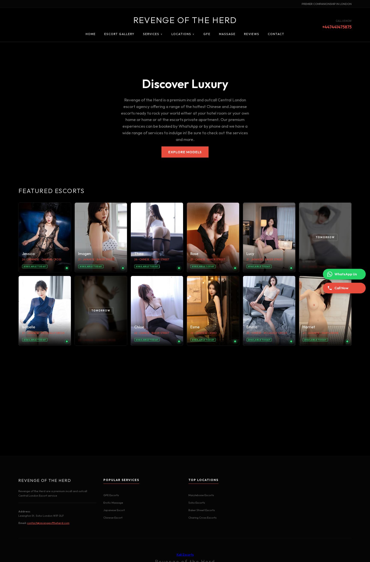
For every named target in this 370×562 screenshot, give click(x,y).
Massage (227, 34)
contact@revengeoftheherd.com (48, 523)
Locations (183, 34)
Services (153, 34)
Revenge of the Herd (185, 20)
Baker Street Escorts (201, 510)
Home (91, 34)
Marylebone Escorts (201, 495)
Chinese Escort (112, 517)
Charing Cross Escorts (202, 517)
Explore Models (185, 152)
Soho (213, 333)
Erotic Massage (113, 502)
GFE (206, 34)
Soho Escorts (196, 502)
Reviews (251, 34)
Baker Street (106, 259)
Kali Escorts (185, 554)
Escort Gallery (119, 34)
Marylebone (330, 333)
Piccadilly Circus (52, 333)
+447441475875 (337, 27)
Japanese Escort (114, 510)
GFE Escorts (111, 495)
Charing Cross (51, 259)
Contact (276, 34)
